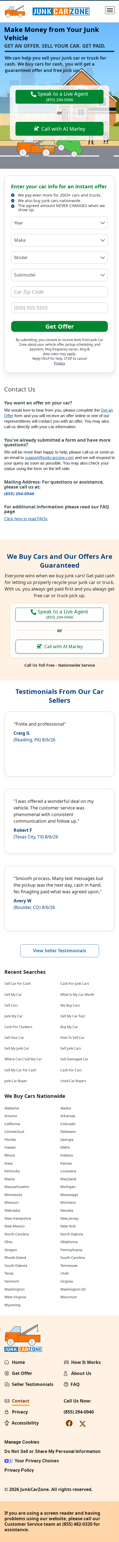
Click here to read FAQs (26, 518)
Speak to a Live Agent (62, 96)
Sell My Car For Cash (20, 1070)
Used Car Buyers (73, 1081)
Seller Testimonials (32, 1384)
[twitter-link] (82, 1423)
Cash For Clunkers (18, 1027)
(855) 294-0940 (19, 493)
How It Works (86, 1362)
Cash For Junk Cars (74, 983)
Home (18, 1362)
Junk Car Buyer (15, 1081)
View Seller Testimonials (59, 951)
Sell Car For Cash (17, 983)
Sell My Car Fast (72, 1016)
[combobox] (59, 223)
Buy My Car (69, 1027)
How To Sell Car (72, 1037)
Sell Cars (11, 1005)
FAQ (75, 1384)
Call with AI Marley (63, 128)
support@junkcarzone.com (49, 457)
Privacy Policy (19, 1470)
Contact (20, 1401)
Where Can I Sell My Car (23, 1059)
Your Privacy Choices (37, 1460)
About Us (81, 1373)
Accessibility (25, 1423)
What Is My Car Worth (77, 994)
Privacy (59, 363)
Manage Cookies (21, 1442)
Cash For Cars (71, 1070)
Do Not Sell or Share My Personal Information (52, 1451)
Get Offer (59, 326)
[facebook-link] (69, 1423)
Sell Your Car (14, 1037)
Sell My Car (13, 994)
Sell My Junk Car (16, 1048)
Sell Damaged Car (74, 1059)
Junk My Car (13, 1016)
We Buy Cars (70, 1005)
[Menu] (110, 10)
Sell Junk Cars (70, 1048)
